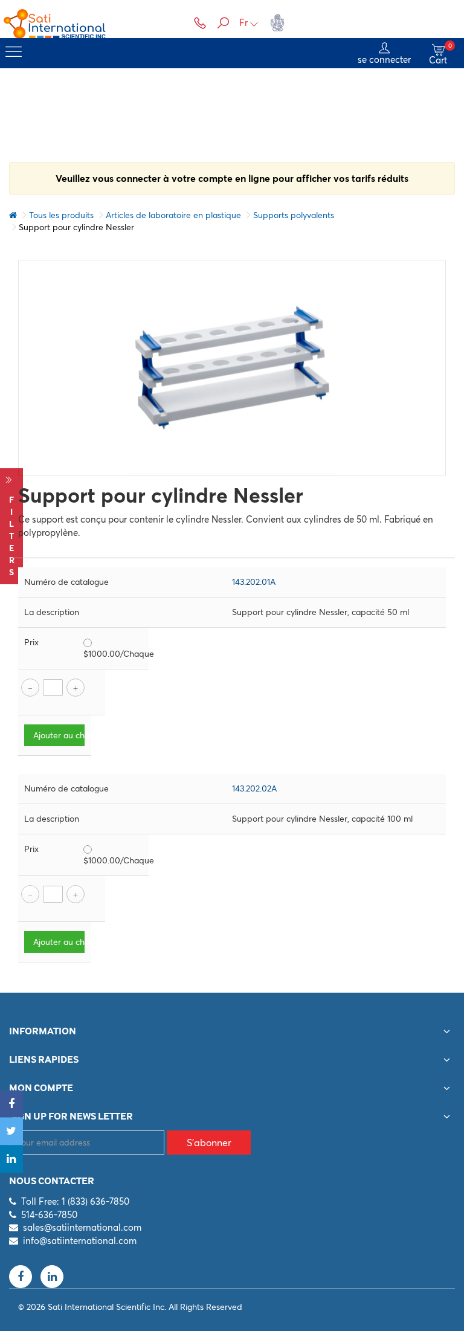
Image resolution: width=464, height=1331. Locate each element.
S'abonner (209, 1142)
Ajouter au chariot (59, 735)
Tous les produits (61, 215)
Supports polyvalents (293, 215)
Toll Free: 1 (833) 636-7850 (75, 1201)
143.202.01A (254, 581)
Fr (243, 22)
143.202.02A (254, 788)
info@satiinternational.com (80, 1240)
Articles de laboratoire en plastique (173, 215)
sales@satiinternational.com (82, 1227)
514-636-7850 (49, 1214)
